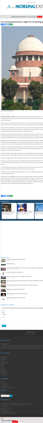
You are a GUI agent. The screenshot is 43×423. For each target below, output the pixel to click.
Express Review (4, 374)
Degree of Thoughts (5, 362)
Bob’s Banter (3, 359)
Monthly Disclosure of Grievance (8, 387)
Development (3, 363)
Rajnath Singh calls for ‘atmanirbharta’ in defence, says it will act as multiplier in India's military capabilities (25, 212)
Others (4, 314)
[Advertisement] (8, 229)
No (3, 312)
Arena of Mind (3, 356)
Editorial (2, 367)
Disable (2, 365)
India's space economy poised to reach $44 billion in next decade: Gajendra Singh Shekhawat (8, 212)
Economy (2, 366)
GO (11, 395)
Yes (3, 310)
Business (2, 360)
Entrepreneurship (4, 372)
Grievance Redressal (6, 385)
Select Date (3, 393)
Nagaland (8, 260)
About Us (3, 382)
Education (3, 369)
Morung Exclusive (9, 269)
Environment (3, 373)
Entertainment (3, 370)
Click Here (40, 16)
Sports (7, 286)
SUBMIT (3, 325)
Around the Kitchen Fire (5, 358)
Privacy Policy (4, 384)
